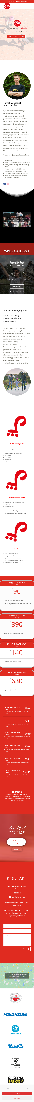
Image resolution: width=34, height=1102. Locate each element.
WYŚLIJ (26, 949)
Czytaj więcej (17, 286)
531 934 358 (11, 1)
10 (23, 291)
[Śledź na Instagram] (8, 184)
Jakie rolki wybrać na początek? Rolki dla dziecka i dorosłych (16, 263)
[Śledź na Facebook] (4, 184)
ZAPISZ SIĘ (16, 842)
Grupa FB (17, 849)
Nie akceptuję (17, 1098)
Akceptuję (17, 1093)
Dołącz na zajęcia (16, 36)
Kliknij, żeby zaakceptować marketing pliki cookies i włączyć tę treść (17, 219)
